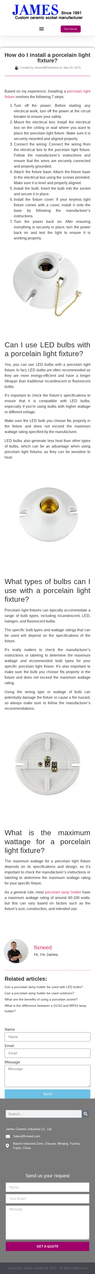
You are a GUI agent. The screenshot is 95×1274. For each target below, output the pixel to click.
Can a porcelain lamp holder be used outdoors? (39, 993)
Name (10, 1029)
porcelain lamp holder (63, 892)
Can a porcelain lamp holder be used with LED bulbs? (44, 987)
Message (12, 1062)
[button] (41, 28)
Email (9, 1046)
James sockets (33, 1268)
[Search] (85, 1114)
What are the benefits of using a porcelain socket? (41, 999)
